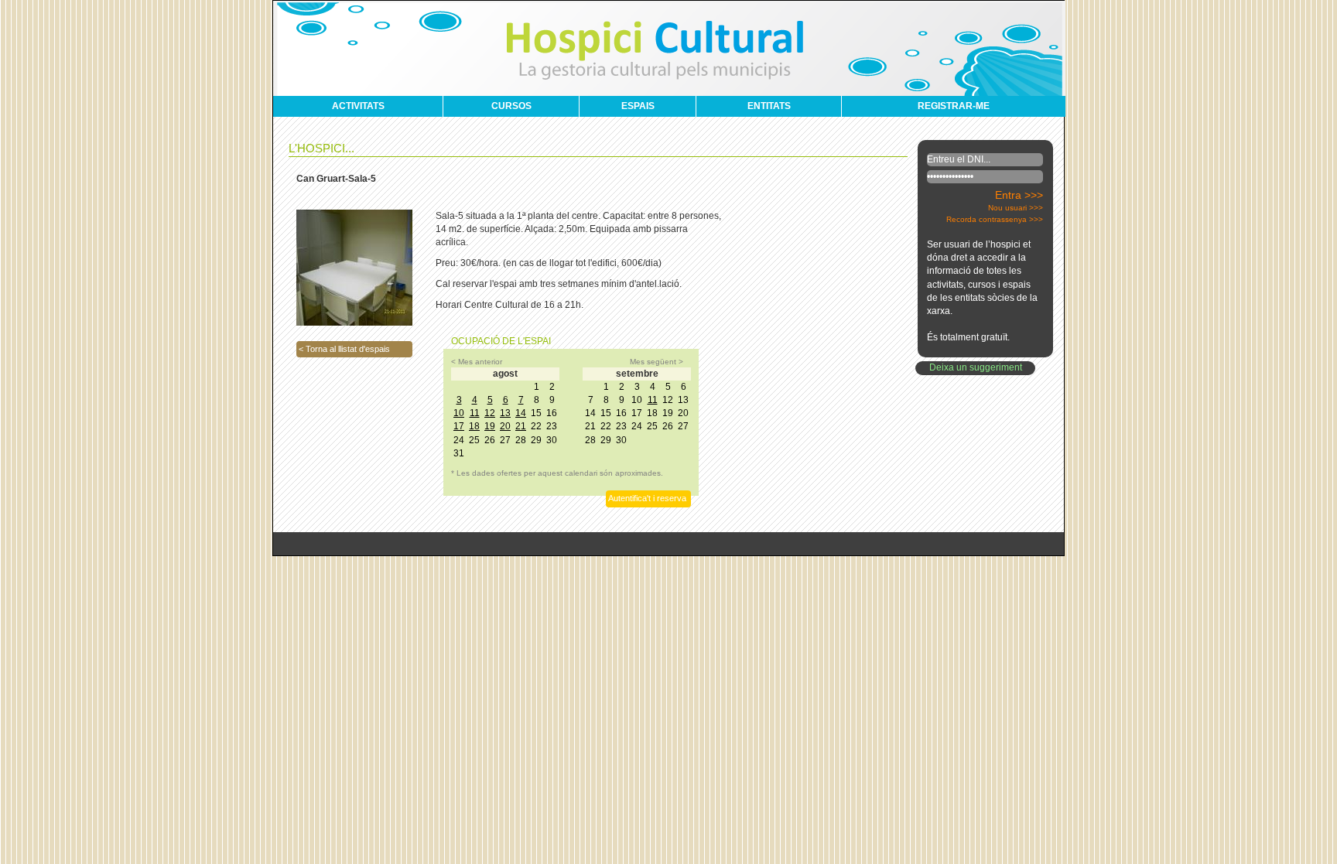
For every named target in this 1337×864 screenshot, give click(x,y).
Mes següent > (656, 361)
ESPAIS (638, 106)
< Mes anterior (476, 361)
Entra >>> (1019, 195)
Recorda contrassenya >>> (994, 219)
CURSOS (511, 106)
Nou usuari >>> (1015, 207)
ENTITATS (769, 106)
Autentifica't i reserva (647, 498)
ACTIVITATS (358, 106)
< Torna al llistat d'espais (344, 348)
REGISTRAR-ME (954, 106)
